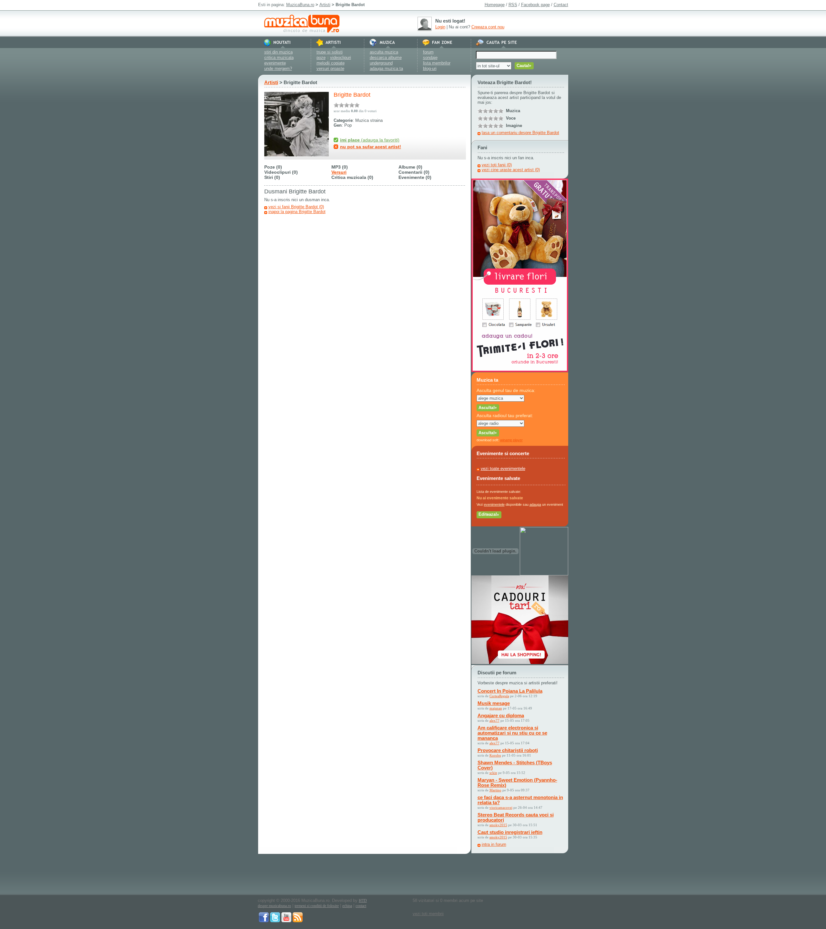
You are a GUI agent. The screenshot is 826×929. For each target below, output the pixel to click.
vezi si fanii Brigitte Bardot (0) (296, 206)
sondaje (430, 57)
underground (381, 63)
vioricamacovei (500, 807)
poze (321, 57)
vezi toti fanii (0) (497, 164)
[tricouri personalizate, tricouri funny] (544, 574)
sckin (493, 773)
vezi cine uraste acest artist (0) (511, 169)
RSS (513, 4)
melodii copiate (331, 63)
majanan (495, 708)
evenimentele (494, 504)
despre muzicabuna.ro (274, 906)
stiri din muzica (278, 52)
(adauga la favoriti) (369, 139)
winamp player (511, 440)
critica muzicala (279, 57)
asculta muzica (384, 52)
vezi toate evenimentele (503, 468)
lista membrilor (436, 63)
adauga (535, 504)
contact (361, 906)
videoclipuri (340, 57)
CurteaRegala (499, 696)
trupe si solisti (330, 52)
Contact (561, 4)
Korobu (495, 755)
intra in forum (494, 844)
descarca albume (386, 57)
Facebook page (535, 4)
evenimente (275, 63)
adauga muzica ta (386, 68)
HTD (363, 900)
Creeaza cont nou (487, 26)
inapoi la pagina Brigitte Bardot (297, 211)
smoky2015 (498, 825)
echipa (347, 906)
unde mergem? (278, 68)
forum (428, 52)
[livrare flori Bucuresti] (519, 370)
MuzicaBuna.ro (300, 4)
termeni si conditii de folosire (317, 906)
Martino (495, 790)
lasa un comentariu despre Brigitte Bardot (520, 132)
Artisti (324, 4)
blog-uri (430, 68)
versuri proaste (330, 68)
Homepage (495, 4)
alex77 (494, 720)
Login (440, 26)
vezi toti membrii (428, 913)
